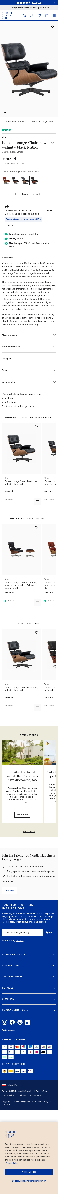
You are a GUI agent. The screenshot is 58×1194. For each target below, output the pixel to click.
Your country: (9, 940)
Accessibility (35, 1095)
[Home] (3, 121)
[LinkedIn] (27, 1022)
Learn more (7, 881)
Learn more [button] (10, 225)
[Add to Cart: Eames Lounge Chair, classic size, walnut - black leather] (37, 501)
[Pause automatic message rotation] (54, 2)
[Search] (24, 15)
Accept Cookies (29, 1172)
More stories (29, 831)
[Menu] (54, 15)
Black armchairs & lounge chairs (18, 406)
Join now (9, 890)
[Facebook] (12, 1022)
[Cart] (47, 15)
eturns (21, 238)
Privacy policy (8, 1095)
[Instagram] (4, 1022)
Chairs (23, 121)
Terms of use (41, 1091)
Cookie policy (23, 1095)
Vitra (4, 137)
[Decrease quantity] (4, 194)
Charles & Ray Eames (12, 151)
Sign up (49, 932)
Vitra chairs (7, 398)
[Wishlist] (39, 15)
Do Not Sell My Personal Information (17, 1091)
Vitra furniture (9, 402)
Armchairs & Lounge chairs (41, 121)
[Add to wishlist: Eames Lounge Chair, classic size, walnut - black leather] (37, 426)
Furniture (12, 121)
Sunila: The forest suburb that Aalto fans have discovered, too (22, 776)
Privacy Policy (12, 1163)
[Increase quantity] (15, 194)
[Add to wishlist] (52, 26)
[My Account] (32, 15)
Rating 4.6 (36, 2)
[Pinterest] (20, 1022)
